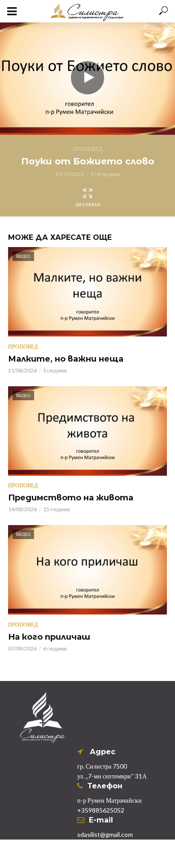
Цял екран (87, 204)
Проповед (87, 149)
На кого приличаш (49, 637)
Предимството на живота (70, 498)
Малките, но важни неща (65, 359)
